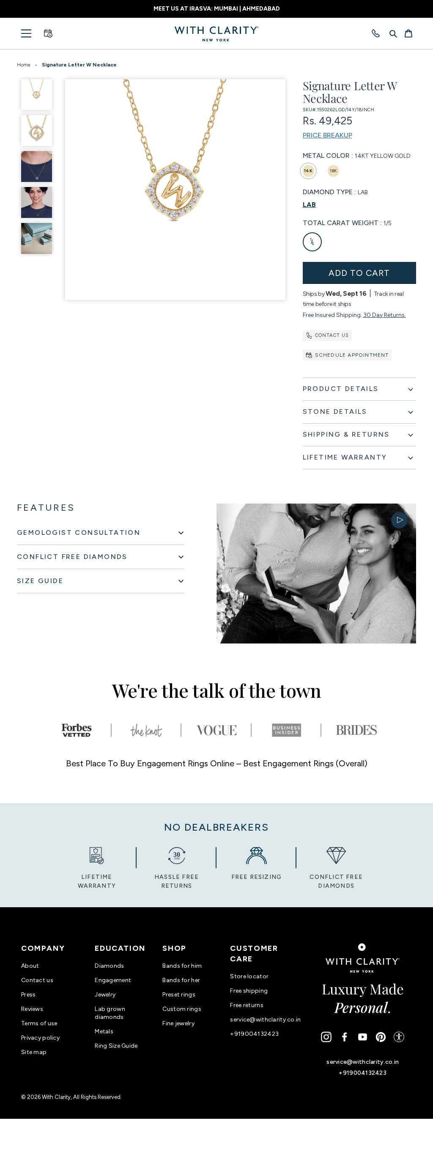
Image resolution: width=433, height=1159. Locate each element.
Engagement (113, 980)
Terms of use (39, 1023)
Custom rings (181, 1009)
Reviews (32, 1009)
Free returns (246, 1005)
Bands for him (182, 965)
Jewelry (105, 994)
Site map (34, 1052)
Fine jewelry (178, 1023)
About (30, 965)
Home (23, 65)
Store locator (249, 976)
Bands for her (181, 980)
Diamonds (109, 965)
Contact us (332, 335)
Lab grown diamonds (110, 1013)
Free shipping (249, 990)
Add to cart (359, 273)
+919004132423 (254, 1034)
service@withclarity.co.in (265, 1019)
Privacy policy (40, 1037)
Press (28, 994)
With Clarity (56, 1097)
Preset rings (178, 994)
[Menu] (26, 33)
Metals (104, 1031)
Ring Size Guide (116, 1045)
